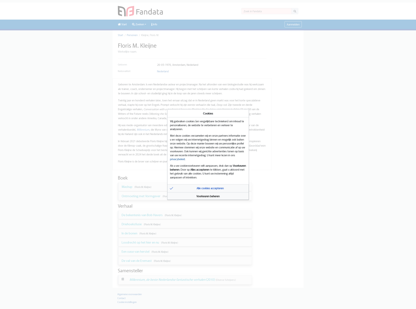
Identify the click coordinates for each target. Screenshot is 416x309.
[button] (208, 188)
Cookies (208, 113)
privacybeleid (177, 159)
